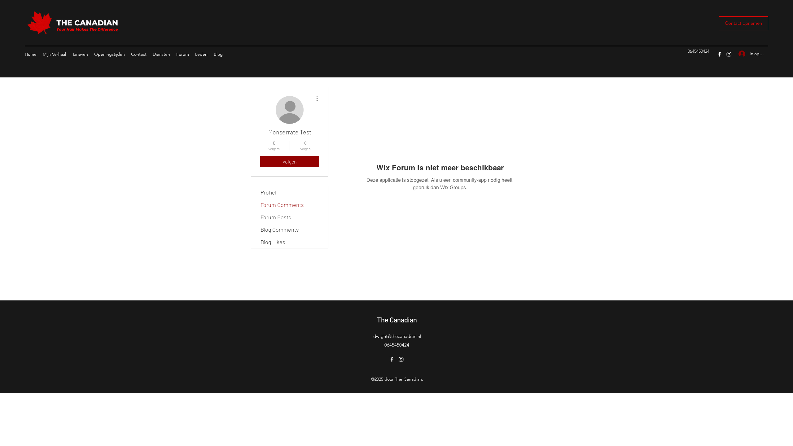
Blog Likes (273, 241)
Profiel (268, 192)
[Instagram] (729, 54)
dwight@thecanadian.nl (397, 336)
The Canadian (397, 320)
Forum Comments (282, 204)
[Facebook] (719, 54)
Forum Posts (276, 217)
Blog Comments (280, 229)
